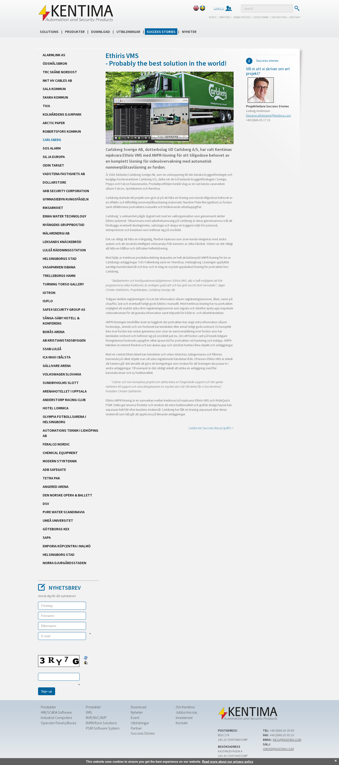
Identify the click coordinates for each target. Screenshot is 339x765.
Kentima (75, 13)
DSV (46, 503)
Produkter (75, 31)
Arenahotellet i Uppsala (65, 391)
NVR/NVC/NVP (96, 717)
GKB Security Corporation (66, 190)
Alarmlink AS (54, 55)
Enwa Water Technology (64, 216)
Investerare (261, 17)
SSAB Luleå (52, 348)
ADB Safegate (54, 469)
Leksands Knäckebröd (62, 241)
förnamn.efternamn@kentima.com (268, 115)
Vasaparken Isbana (59, 267)
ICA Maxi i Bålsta (57, 357)
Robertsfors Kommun (62, 131)
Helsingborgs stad (60, 258)
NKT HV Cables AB (57, 80)
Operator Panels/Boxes (58, 723)
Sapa (47, 537)
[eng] (196, 8)
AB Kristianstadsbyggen (64, 340)
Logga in (219, 8)
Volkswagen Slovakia (62, 374)
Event (213, 17)
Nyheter (189, 31)
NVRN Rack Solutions (101, 723)
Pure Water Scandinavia (64, 512)
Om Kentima (279, 17)
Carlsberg (52, 139)
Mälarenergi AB (56, 233)
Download (100, 31)
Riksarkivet (53, 207)
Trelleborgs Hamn (59, 275)
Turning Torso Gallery (63, 284)
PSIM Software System (102, 728)
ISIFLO (48, 301)
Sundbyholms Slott (61, 382)
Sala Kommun (54, 88)
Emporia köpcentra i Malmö (67, 546)
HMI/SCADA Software (56, 712)
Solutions (49, 31)
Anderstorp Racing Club (64, 399)
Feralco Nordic (56, 444)
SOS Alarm (52, 148)
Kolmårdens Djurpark (62, 114)
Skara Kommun (55, 97)
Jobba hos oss (241, 17)
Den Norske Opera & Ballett (67, 495)
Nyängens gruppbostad (63, 224)
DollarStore (54, 182)
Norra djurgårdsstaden (64, 562)
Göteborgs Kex (56, 529)
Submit (297, 8)
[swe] (202, 8)
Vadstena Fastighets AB (64, 173)
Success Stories (161, 31)
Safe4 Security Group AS (64, 309)
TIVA (46, 105)
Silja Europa (54, 156)
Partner (225, 17)
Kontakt (295, 17)
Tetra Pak (51, 478)
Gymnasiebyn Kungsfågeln (66, 199)
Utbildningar (128, 31)
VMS (89, 712)
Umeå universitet (58, 520)
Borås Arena (54, 331)
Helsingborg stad (58, 554)
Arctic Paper (54, 122)
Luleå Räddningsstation (64, 250)
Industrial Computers (56, 717)
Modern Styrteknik (60, 461)
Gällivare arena (57, 365)
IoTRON (49, 292)
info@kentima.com (287, 740)
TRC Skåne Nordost (60, 72)
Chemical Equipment (60, 452)
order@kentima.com (278, 749)
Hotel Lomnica (55, 408)
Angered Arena (55, 486)
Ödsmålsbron (55, 63)
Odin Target (53, 165)
